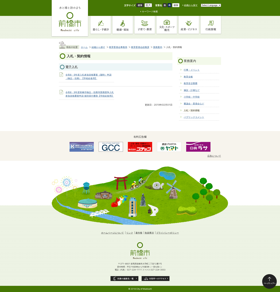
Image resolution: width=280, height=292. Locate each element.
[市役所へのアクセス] (155, 278)
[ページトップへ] (269, 281)
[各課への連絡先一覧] (124, 278)
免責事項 (149, 232)
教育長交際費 (190, 83)
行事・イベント (192, 69)
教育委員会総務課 (140, 47)
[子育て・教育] (144, 25)
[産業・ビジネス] (189, 25)
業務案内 (157, 47)
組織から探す (191, 5)
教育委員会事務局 (118, 47)
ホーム (84, 47)
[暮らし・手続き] (100, 25)
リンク (129, 232)
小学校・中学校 (192, 96)
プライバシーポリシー (167, 232)
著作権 (138, 232)
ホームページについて (112, 232)
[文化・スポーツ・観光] (167, 25)
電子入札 (71, 67)
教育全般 (188, 76)
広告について (214, 155)
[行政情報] (211, 25)
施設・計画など (192, 90)
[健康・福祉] (122, 25)
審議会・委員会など (194, 103)
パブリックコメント (194, 117)
